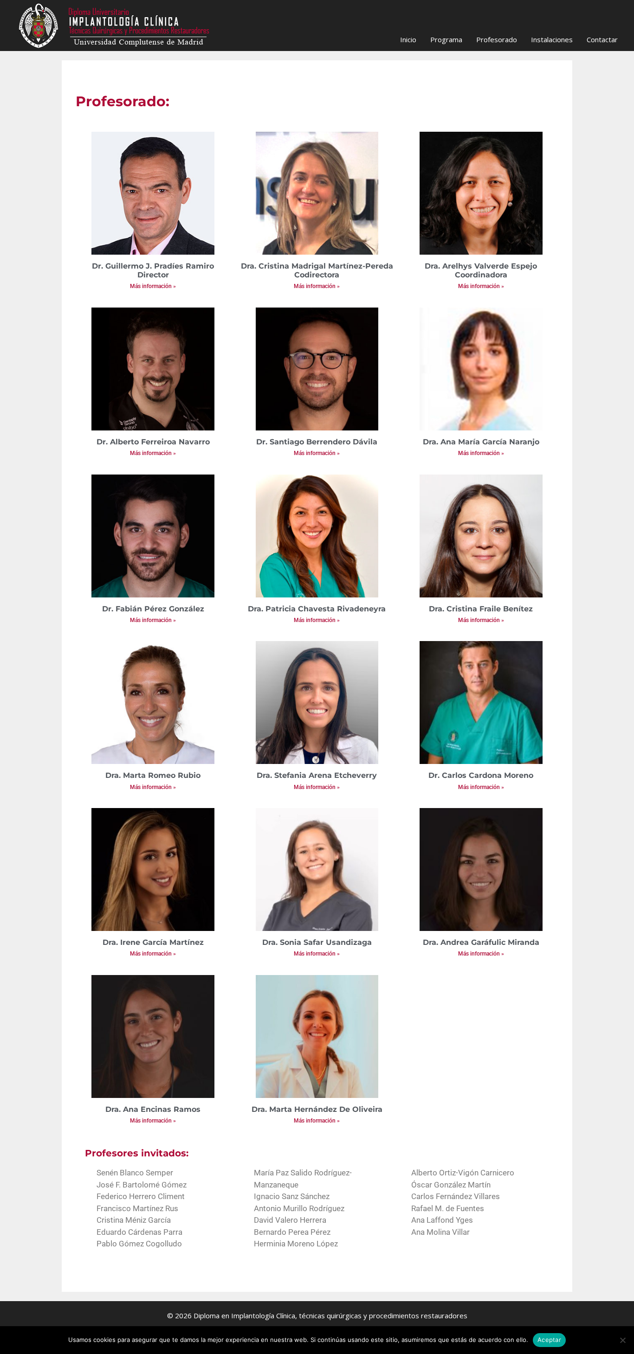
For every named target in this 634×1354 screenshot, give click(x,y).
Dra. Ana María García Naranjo (481, 441)
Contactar (602, 39)
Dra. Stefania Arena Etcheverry (317, 775)
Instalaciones (552, 39)
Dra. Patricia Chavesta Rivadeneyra (317, 608)
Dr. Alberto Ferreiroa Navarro (153, 441)
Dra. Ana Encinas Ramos (153, 1109)
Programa (446, 39)
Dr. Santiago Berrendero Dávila (316, 441)
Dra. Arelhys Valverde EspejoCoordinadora (481, 270)
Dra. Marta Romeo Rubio (153, 775)
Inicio (408, 39)
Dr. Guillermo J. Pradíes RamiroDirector (153, 270)
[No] (622, 1340)
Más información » (153, 286)
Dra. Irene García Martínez (153, 942)
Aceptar (549, 1339)
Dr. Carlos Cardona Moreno (480, 775)
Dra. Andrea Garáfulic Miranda (481, 942)
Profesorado (496, 39)
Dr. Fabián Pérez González (153, 608)
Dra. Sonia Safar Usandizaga (317, 942)
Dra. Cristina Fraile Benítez (481, 608)
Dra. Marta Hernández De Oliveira (317, 1109)
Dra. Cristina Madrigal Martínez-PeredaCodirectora (317, 270)
